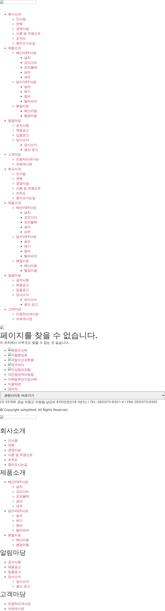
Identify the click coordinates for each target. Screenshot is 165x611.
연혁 (19, 24)
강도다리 (30, 62)
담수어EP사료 (26, 82)
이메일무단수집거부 (22, 379)
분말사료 (22, 106)
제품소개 (14, 48)
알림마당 (14, 120)
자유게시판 (24, 164)
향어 (27, 96)
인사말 (21, 19)
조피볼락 (30, 67)
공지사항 (22, 125)
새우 (27, 77)
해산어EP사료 (26, 53)
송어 (27, 87)
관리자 (13, 389)
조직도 (21, 38)
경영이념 (22, 29)
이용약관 (14, 384)
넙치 (27, 58)
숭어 (27, 72)
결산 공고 (31, 150)
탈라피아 (30, 101)
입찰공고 (22, 135)
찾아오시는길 (25, 43)
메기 (27, 91)
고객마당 (14, 154)
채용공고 (22, 130)
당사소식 (22, 140)
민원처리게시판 (27, 159)
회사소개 (14, 14)
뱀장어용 (30, 116)
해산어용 (30, 111)
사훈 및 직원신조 (28, 33)
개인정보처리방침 (21, 374)
